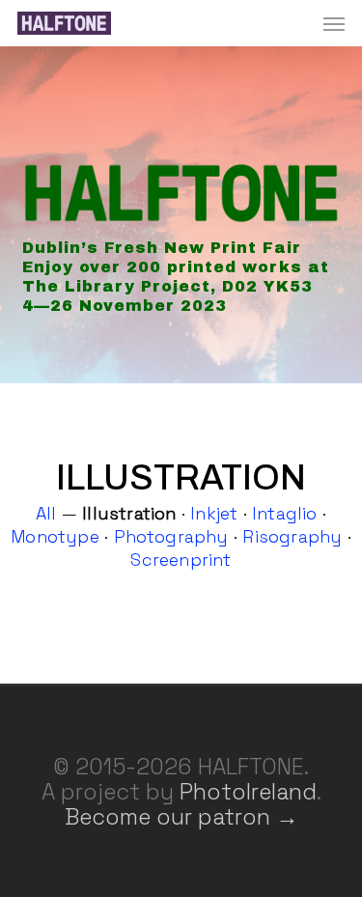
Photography (171, 536)
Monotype (55, 536)
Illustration (129, 513)
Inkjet (213, 513)
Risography (292, 536)
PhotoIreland (248, 791)
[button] (334, 23)
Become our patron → (181, 816)
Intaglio (285, 513)
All (46, 513)
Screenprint (180, 559)
